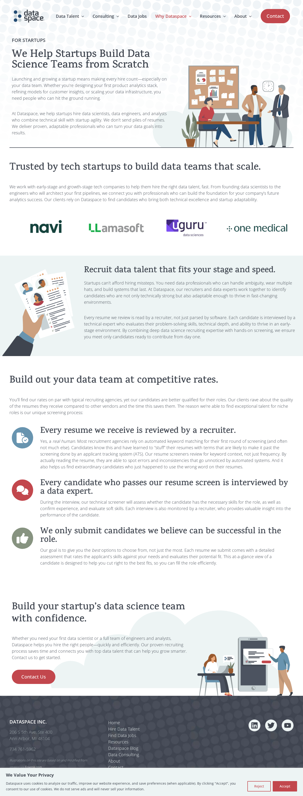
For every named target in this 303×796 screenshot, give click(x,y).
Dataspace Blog (123, 748)
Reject (259, 786)
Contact (115, 767)
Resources (210, 16)
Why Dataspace (171, 16)
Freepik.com (33, 767)
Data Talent (67, 16)
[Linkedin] (254, 725)
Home (114, 722)
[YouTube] (288, 725)
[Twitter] (271, 725)
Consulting (103, 16)
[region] (151, 782)
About (240, 16)
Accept (285, 786)
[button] (81, 16)
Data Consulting (123, 754)
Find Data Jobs (122, 735)
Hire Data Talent (124, 729)
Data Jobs (137, 16)
